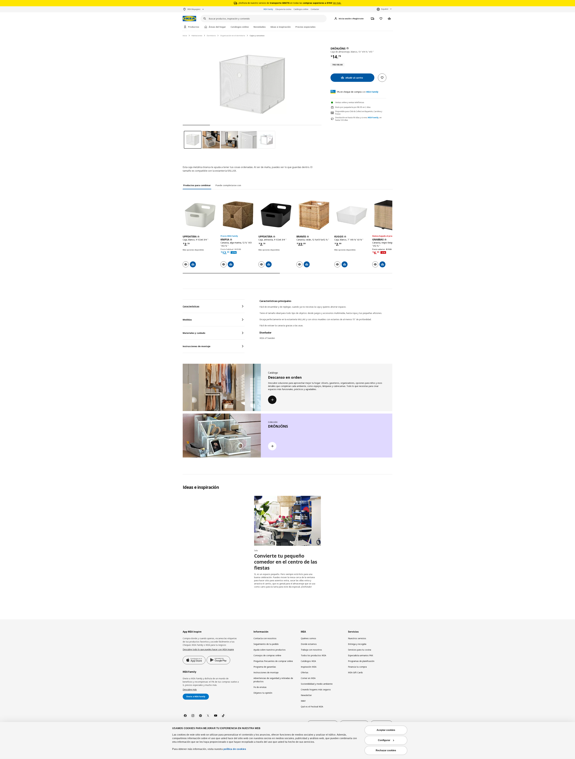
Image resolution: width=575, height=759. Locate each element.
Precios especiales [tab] (305, 26)
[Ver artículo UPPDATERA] (200, 215)
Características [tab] (191, 306)
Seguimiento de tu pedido (266, 644)
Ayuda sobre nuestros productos (270, 649)
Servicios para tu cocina (359, 649)
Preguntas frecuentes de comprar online (273, 661)
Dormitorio (211, 35)
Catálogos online (301, 9)
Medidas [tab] (187, 319)
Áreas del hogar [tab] (217, 26)
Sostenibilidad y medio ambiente (317, 683)
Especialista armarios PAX (360, 655)
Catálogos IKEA (308, 661)
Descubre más (190, 689)
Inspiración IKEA (308, 666)
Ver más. (337, 2)
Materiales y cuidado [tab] (194, 333)
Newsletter (306, 695)
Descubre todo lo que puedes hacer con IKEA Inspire (208, 649)
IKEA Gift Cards (355, 672)
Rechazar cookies (386, 750)
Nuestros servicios (357, 638)
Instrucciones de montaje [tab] (196, 346)
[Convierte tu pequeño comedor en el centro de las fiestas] (287, 521)
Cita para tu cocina (283, 9)
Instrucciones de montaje (266, 672)
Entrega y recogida (357, 644)
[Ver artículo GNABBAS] (389, 215)
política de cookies (234, 749)
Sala (256, 550)
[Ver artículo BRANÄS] (313, 215)
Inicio (185, 35)
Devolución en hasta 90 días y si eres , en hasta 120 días (358, 118)
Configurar (384, 740)
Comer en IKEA (308, 678)
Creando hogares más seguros (316, 689)
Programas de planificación (361, 661)
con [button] (357, 91)
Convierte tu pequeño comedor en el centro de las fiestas (285, 562)
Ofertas (304, 672)
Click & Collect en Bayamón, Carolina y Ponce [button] (358, 112)
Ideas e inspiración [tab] (280, 26)
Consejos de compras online (267, 655)
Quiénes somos (308, 638)
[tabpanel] (325, 321)
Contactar (315, 9)
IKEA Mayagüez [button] (193, 9)
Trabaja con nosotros (311, 649)
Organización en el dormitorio (232, 35)
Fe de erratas (260, 687)
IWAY (303, 700)
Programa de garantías (265, 666)
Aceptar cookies (386, 730)
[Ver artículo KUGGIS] (351, 215)
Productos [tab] (193, 26)
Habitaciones (197, 35)
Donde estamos (309, 644)
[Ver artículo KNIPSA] (238, 215)
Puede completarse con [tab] (228, 185)
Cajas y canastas (257, 35)
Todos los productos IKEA (313, 655)
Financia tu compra (357, 666)
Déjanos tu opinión (263, 692)
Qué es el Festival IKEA (312, 706)
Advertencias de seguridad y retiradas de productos (273, 680)
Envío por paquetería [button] (344, 107)
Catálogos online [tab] (240, 26)
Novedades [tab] (260, 26)
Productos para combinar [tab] (197, 185)
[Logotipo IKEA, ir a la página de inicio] (189, 18)
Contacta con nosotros (265, 638)
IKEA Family (268, 9)
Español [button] (384, 9)
